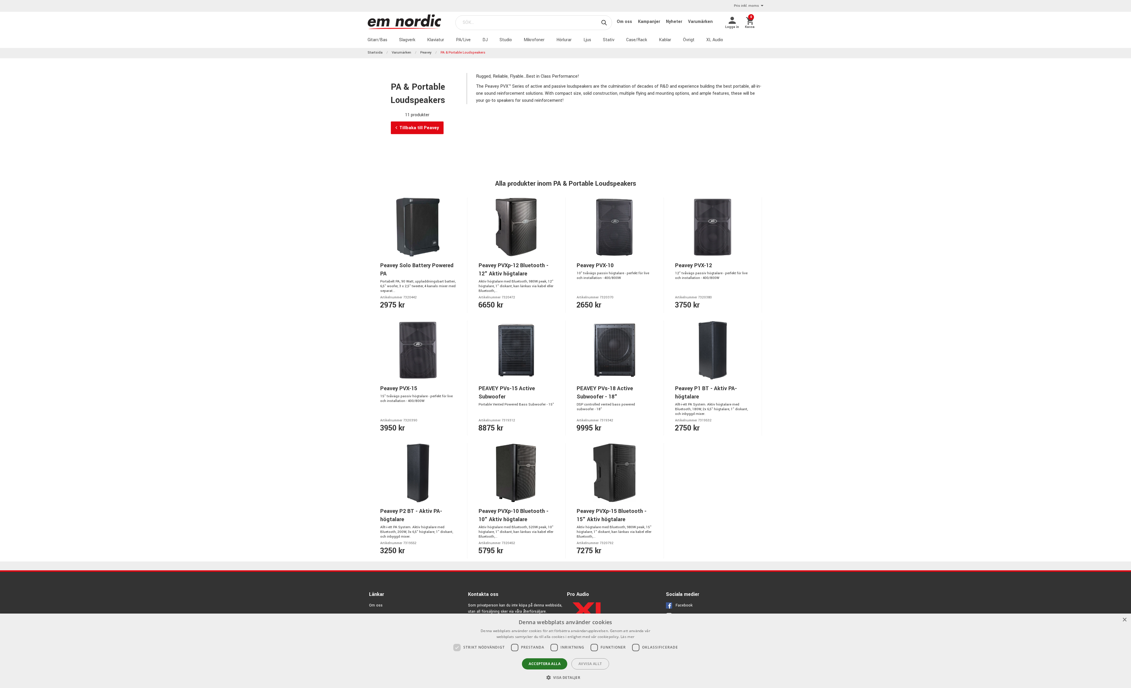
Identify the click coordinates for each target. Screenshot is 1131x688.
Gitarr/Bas (377, 40)
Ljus (587, 40)
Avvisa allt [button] (590, 663)
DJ (485, 40)
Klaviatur (435, 40)
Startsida (375, 52)
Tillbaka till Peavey (419, 127)
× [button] (1124, 620)
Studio (506, 40)
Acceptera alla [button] (544, 663)
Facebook (684, 605)
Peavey (425, 52)
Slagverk (407, 40)
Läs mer (627, 636)
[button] (566, 677)
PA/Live (463, 40)
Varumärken (700, 22)
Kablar (665, 40)
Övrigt (689, 40)
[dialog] (565, 651)
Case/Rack (636, 40)
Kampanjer (649, 22)
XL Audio (714, 40)
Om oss (625, 22)
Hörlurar (564, 40)
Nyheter (674, 22)
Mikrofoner (534, 40)
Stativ (608, 40)
